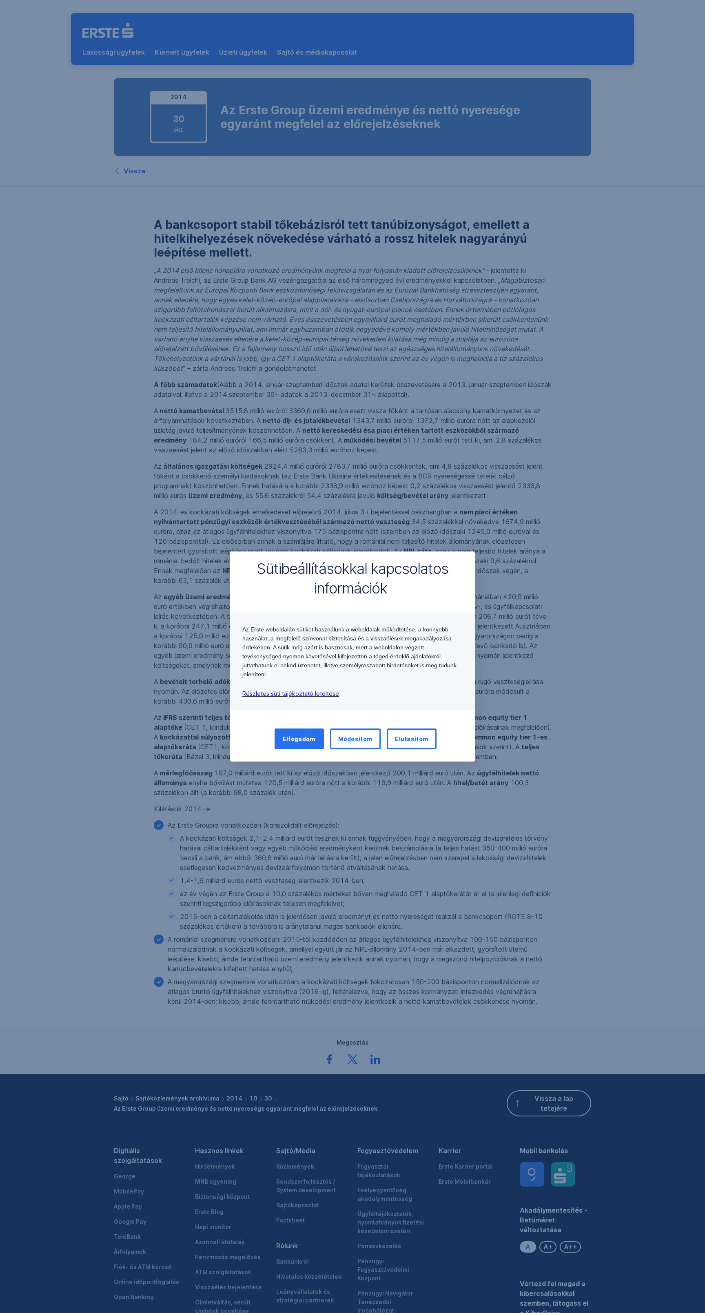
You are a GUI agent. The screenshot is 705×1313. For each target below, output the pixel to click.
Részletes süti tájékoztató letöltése (290, 693)
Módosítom (355, 738)
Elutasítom (411, 738)
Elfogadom (299, 738)
